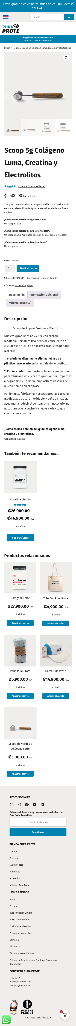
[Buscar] (69, 17)
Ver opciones (20, 537)
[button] (66, 58)
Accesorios (43, 278)
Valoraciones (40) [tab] (20, 302)
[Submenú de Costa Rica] (10, 17)
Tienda (16, 48)
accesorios (20, 285)
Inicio (7, 48)
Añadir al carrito (28, 268)
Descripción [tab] (17, 294)
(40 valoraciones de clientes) (31, 186)
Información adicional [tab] (44, 294)
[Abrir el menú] (72, 28)
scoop (30, 285)
